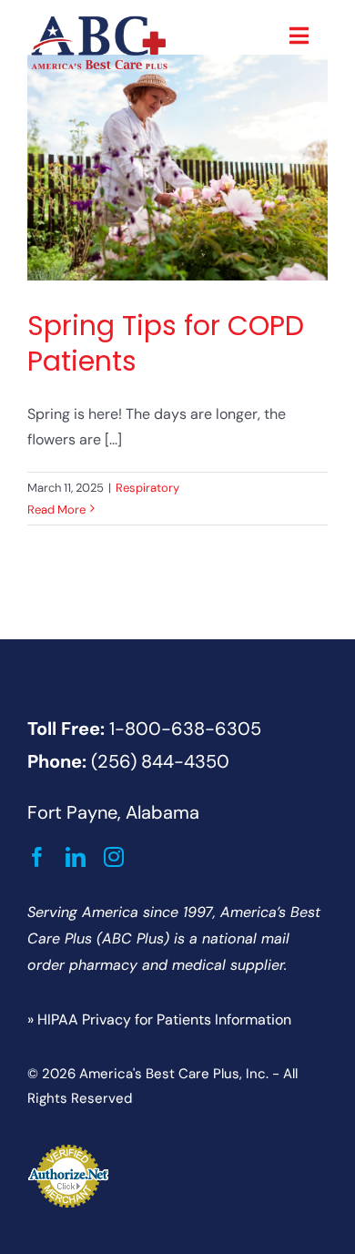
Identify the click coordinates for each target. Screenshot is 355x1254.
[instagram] (114, 857)
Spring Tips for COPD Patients (165, 343)
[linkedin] (76, 857)
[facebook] (37, 857)
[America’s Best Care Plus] (99, 20)
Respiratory (147, 487)
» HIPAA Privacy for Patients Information (159, 1019)
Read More (56, 509)
